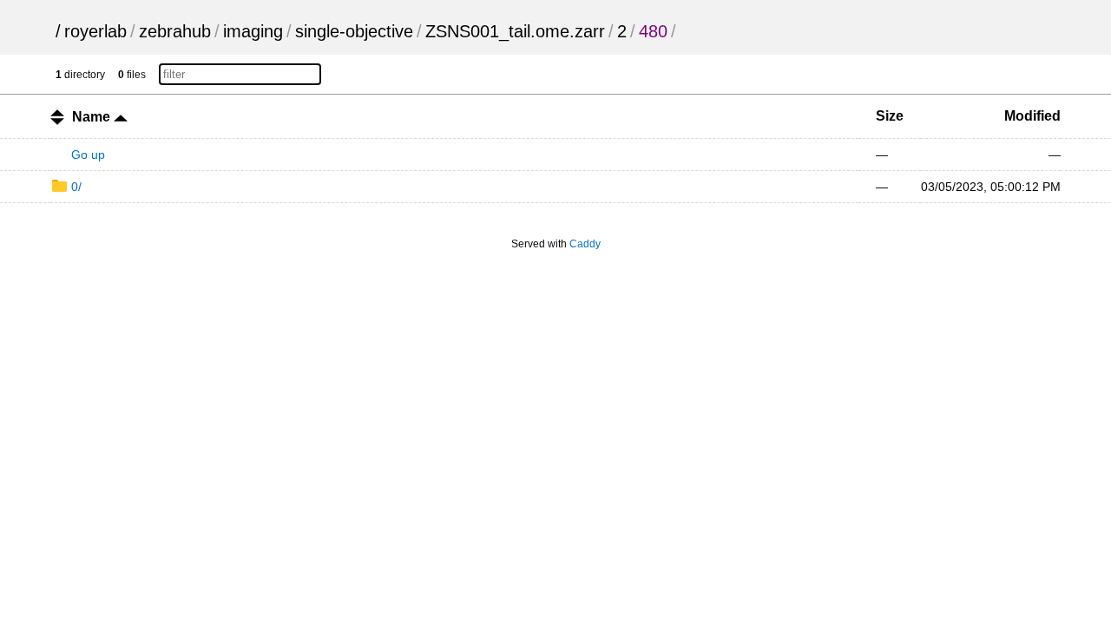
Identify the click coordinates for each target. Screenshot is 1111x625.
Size (890, 116)
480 (653, 31)
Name (93, 116)
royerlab (95, 31)
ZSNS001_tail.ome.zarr (515, 31)
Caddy (585, 244)
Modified (1032, 116)
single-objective (354, 31)
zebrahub (175, 31)
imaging (253, 31)
